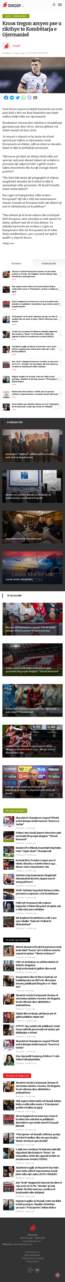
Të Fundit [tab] (16, 264)
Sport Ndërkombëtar (16, 16)
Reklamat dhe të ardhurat (32, 1258)
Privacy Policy (32, 1261)
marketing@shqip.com (22, 1244)
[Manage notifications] (57, 1275)
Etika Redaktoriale (32, 1255)
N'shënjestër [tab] (49, 264)
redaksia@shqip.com (32, 1241)
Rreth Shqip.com (32, 1252)
